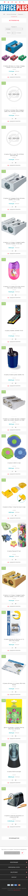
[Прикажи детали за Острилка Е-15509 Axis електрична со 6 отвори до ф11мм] (14, 799)
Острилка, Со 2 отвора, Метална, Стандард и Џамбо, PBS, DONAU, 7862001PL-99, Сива (14, 419)
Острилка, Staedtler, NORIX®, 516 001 (14, 330)
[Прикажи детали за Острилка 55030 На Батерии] (14, 755)
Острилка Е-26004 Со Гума (14, 463)
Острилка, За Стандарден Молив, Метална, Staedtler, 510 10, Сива (14, 199)
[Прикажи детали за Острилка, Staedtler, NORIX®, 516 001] (14, 314)
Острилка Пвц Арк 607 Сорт (14, 551)
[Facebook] (12, 857)
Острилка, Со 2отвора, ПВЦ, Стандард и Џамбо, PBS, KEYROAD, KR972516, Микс (14, 110)
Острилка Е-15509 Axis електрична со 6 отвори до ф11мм (14, 816)
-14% (3, 612)
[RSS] (16, 857)
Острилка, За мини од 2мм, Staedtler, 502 (14, 374)
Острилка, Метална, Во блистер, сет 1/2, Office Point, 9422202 (14, 640)
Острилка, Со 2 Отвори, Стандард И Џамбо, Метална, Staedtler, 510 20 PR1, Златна (14, 595)
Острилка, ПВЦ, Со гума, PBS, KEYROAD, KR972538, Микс (14, 154)
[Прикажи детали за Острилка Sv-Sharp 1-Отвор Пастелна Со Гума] (14, 491)
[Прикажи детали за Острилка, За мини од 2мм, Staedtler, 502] (14, 358)
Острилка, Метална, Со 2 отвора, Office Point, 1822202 (14, 684)
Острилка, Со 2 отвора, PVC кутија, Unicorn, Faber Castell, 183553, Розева (14, 287)
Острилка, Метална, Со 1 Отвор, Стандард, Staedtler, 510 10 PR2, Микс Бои (14, 66)
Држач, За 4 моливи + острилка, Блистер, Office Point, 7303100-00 (14, 728)
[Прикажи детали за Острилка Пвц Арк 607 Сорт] (14, 535)
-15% (3, 39)
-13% (3, 392)
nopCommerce (16, 890)
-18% (3, 524)
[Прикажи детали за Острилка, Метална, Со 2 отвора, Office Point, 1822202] (14, 667)
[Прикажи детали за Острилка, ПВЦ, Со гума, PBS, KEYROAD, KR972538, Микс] (14, 138)
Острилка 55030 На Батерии (14, 771)
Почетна (4, 14)
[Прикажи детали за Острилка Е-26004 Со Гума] (14, 446)
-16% (3, 656)
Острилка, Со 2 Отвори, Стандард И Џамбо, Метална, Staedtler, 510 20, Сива (14, 243)
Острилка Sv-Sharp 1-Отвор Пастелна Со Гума (14, 507)
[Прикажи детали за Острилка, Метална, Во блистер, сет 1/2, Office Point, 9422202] (14, 623)
